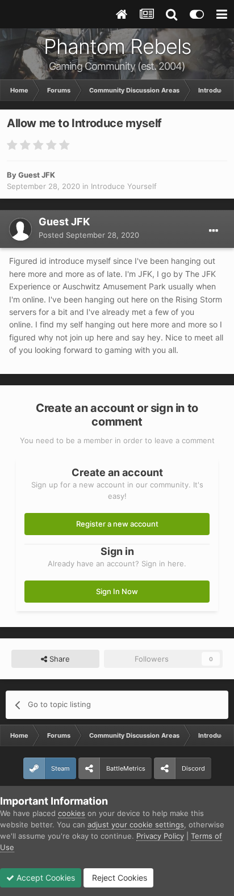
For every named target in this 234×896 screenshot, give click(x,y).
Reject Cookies (118, 877)
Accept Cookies (44, 877)
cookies (71, 813)
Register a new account (117, 523)
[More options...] (213, 231)
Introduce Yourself (124, 186)
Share (58, 658)
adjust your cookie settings (135, 824)
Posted (89, 234)
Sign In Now (117, 591)
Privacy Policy (160, 835)
